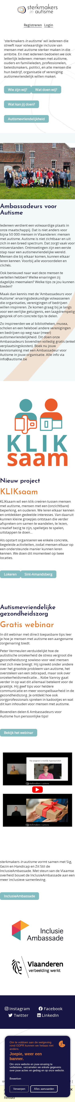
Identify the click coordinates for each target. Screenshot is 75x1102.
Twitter (20, 1015)
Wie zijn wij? (17, 89)
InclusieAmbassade (19, 896)
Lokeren (10, 574)
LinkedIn (50, 1015)
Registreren (33, 25)
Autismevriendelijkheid (26, 118)
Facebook (52, 1008)
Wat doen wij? (46, 89)
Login (48, 25)
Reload (9, 1097)
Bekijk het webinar (18, 732)
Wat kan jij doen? (21, 104)
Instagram (19, 1008)
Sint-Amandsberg (38, 574)
